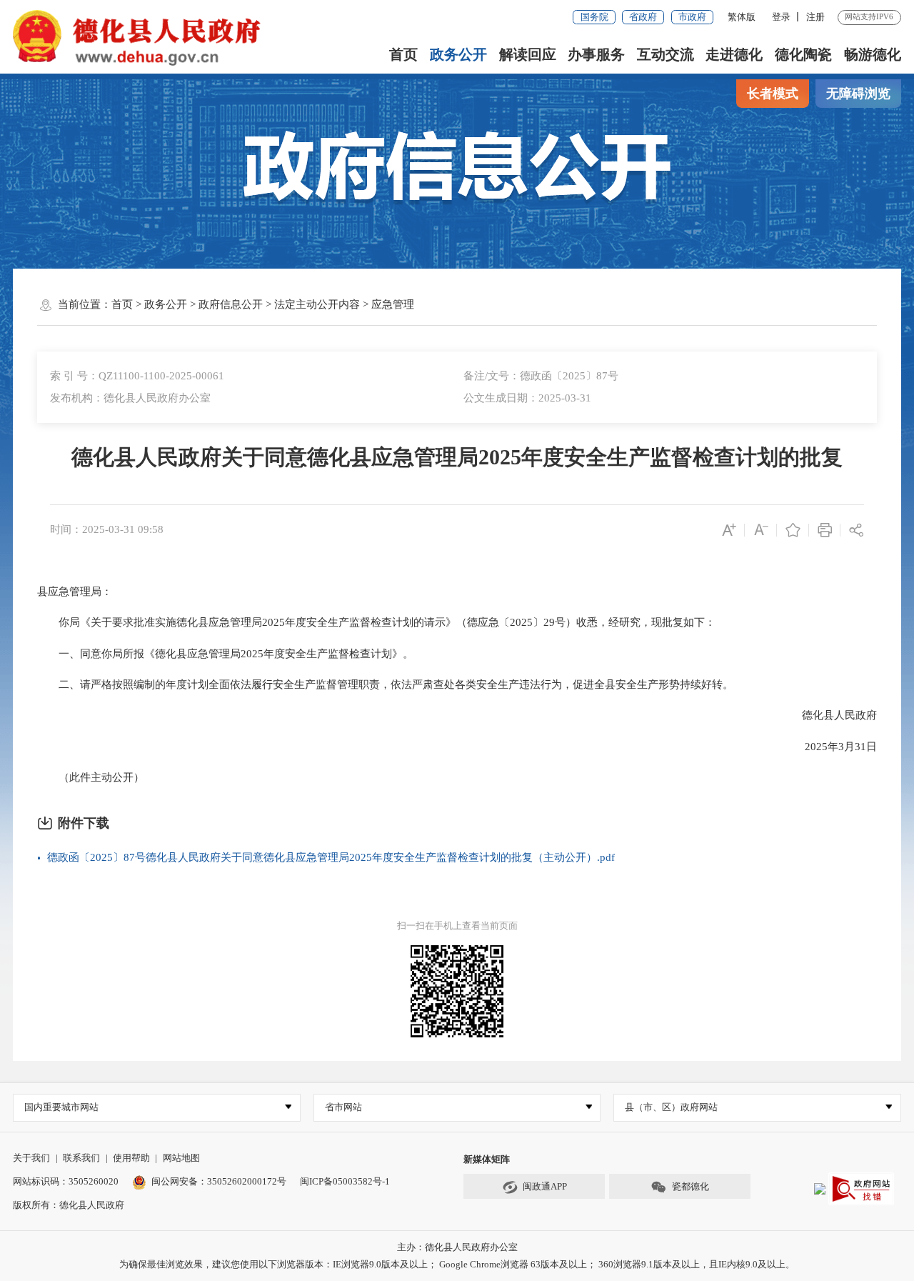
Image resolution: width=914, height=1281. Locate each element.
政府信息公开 (231, 304)
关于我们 (31, 1157)
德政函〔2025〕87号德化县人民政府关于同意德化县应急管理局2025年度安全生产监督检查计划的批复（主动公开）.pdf (331, 857)
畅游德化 (872, 54)
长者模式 (772, 93)
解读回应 (527, 54)
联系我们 (81, 1157)
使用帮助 (131, 1157)
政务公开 (458, 54)
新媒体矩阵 (486, 1159)
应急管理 (392, 304)
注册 (815, 16)
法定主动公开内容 (317, 304)
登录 (781, 16)
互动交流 (665, 54)
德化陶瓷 (803, 54)
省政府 (643, 16)
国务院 (594, 16)
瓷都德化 (690, 1186)
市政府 (692, 16)
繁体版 (741, 16)
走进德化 (734, 54)
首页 (403, 54)
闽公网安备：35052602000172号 (218, 1181)
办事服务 (596, 54)
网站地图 (181, 1157)
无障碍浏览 (858, 93)
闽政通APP (545, 1186)
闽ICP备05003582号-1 (345, 1181)
